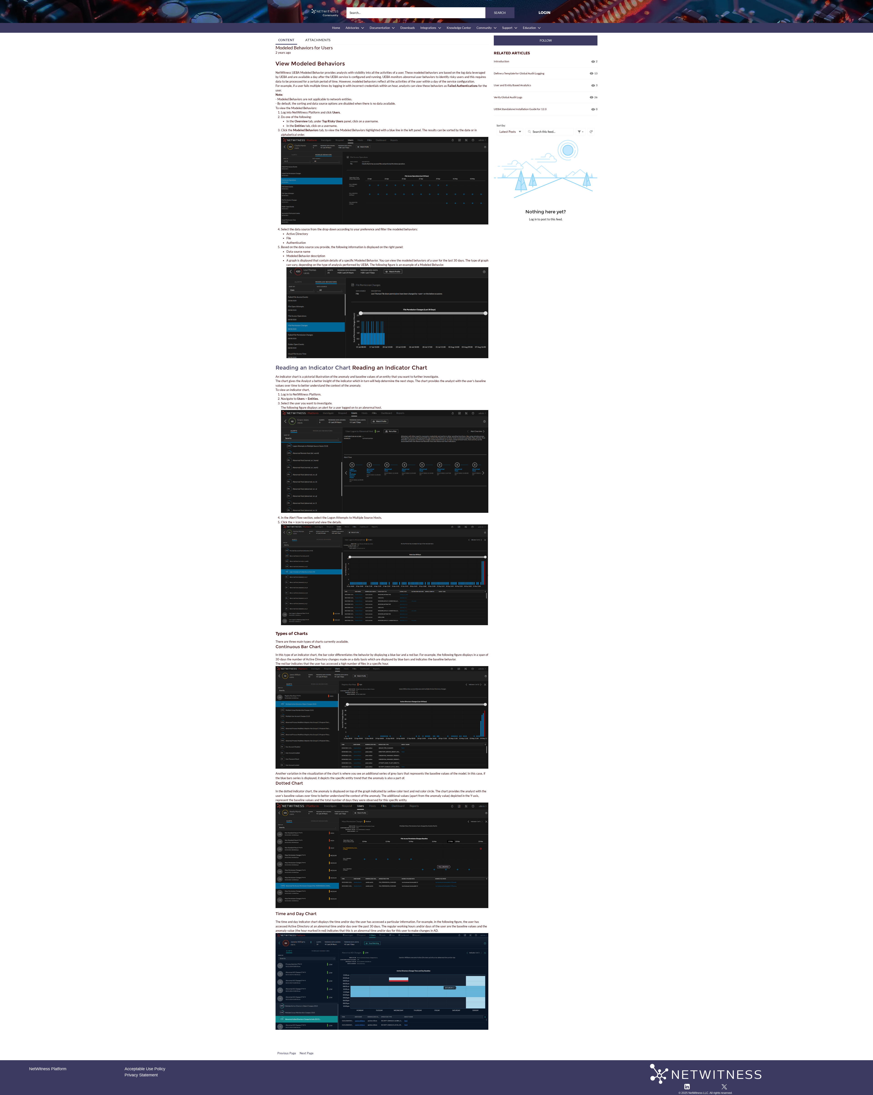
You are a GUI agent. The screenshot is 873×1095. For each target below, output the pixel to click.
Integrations (428, 28)
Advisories (352, 28)
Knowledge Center (459, 28)
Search (500, 13)
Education (529, 28)
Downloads (407, 28)
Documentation (380, 28)
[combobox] (430, 12)
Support (507, 28)
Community (484, 28)
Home (336, 28)
